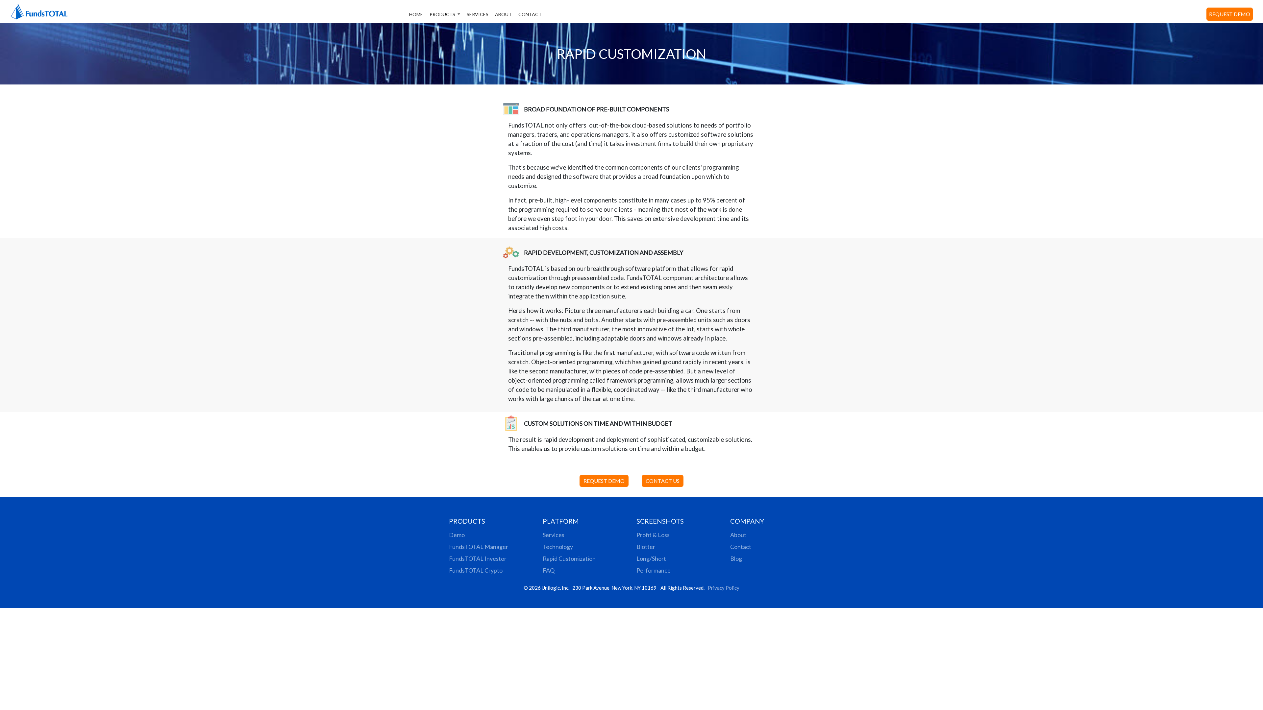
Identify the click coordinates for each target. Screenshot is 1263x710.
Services (553, 534)
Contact (740, 546)
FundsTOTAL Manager (478, 546)
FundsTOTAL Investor (478, 558)
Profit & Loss (653, 534)
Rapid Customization (569, 558)
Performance (653, 570)
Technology (558, 546)
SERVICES (477, 14)
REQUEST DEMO (1229, 14)
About (738, 534)
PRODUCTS (443, 14)
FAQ (549, 570)
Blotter (645, 546)
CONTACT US (663, 481)
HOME (416, 14)
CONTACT (530, 14)
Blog (736, 558)
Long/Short (651, 558)
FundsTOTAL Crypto (476, 570)
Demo (457, 534)
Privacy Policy (723, 588)
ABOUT (503, 14)
